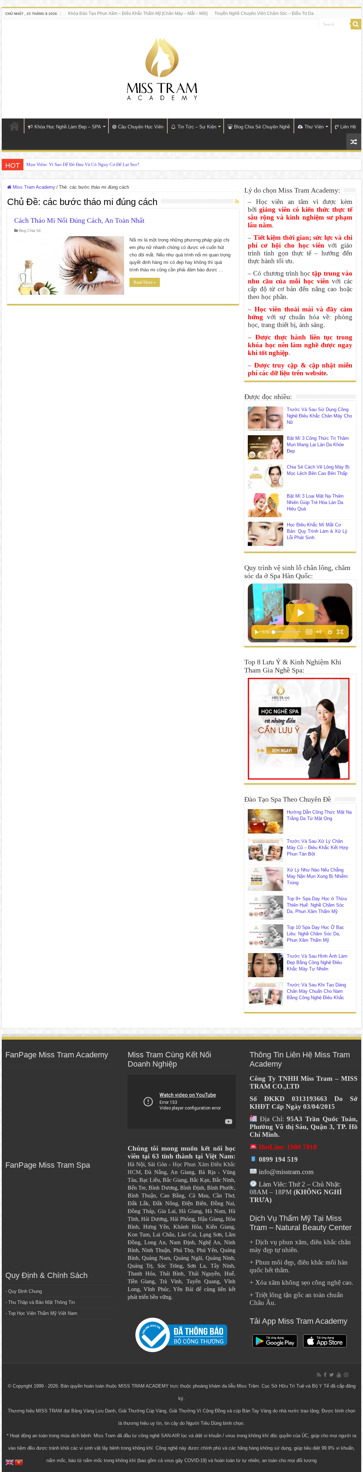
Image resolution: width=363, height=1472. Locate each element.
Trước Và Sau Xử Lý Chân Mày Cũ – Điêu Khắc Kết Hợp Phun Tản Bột (317, 848)
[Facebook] (325, 1375)
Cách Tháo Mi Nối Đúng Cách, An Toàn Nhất (79, 220)
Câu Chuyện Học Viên (140, 126)
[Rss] (319, 1375)
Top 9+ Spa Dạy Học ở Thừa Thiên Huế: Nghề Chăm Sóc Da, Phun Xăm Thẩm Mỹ (317, 905)
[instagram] (346, 1375)
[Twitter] (332, 1375)
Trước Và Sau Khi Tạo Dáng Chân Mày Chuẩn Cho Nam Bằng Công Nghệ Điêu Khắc (316, 991)
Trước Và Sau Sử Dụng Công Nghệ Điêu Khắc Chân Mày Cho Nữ (319, 416)
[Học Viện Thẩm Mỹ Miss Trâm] (162, 67)
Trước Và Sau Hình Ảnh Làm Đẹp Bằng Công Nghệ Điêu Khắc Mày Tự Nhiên (317, 962)
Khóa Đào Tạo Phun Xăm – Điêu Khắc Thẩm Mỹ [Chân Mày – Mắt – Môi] (137, 13)
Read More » (145, 282)
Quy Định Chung (25, 1291)
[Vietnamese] (19, 1462)
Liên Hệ (348, 126)
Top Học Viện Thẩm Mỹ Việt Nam (42, 1313)
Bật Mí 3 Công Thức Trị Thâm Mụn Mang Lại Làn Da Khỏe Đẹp (318, 445)
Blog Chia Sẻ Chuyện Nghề (262, 126)
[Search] (356, 24)
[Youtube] (339, 1375)
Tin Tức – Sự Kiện (197, 126)
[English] (10, 1462)
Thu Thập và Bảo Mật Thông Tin (41, 1302)
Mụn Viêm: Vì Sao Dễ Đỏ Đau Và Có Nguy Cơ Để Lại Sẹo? (82, 164)
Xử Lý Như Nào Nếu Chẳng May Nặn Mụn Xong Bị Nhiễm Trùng (317, 876)
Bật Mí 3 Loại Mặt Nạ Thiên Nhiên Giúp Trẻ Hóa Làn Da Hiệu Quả (315, 502)
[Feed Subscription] (237, 201)
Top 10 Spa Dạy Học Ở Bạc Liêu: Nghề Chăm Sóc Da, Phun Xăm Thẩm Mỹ (315, 934)
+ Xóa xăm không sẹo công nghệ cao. (301, 1282)
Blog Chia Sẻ (30, 230)
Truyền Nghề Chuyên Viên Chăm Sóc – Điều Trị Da (264, 13)
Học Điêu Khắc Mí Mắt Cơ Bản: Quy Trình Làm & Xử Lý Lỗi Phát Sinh (317, 531)
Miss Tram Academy (33, 187)
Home (14, 125)
